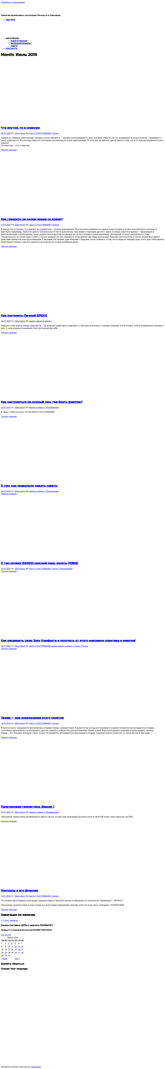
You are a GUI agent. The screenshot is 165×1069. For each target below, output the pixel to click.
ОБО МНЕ (10, 20)
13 (19, 946)
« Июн (4, 958)
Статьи (55, 133)
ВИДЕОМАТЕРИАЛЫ (21, 43)
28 (22, 952)
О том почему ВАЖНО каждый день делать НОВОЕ (39, 563)
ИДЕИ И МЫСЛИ (19, 41)
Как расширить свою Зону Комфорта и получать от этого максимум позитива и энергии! (68, 640)
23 (6, 952)
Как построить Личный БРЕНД (24, 315)
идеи (77, 646)
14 (22, 946)
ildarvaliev (20, 133)
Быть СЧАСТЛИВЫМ (40, 133)
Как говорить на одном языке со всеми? (32, 219)
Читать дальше (9, 150)
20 (19, 949)
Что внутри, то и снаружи (20, 128)
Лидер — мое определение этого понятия (32, 718)
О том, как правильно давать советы (29, 486)
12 (16, 946)
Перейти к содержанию (13, 2)
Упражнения (52, 407)
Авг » (17, 958)
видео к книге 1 (44, 321)
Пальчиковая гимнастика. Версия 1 (27, 806)
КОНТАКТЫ (11, 48)
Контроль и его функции (19, 890)
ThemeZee (36, 1066)
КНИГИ (14, 46)
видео (32, 321)
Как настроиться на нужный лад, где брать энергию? (42, 402)
